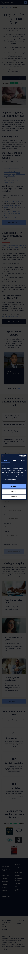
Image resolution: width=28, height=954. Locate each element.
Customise (13, 491)
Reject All (14, 496)
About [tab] (23, 460)
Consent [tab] (5, 460)
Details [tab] (14, 460)
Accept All (14, 486)
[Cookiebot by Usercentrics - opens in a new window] (19, 456)
